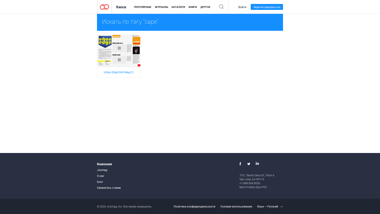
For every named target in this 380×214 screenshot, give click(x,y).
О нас (100, 176)
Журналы (161, 7)
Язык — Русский (268, 206)
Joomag (102, 170)
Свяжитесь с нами (109, 188)
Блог (100, 182)
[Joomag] (104, 6)
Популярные (142, 7)
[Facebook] (240, 164)
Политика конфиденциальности (194, 206)
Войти (242, 7)
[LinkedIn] (257, 164)
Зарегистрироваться (266, 7)
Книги (193, 7)
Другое (205, 7)
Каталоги (178, 7)
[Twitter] (249, 164)
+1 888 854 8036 (249, 183)
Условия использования (236, 206)
